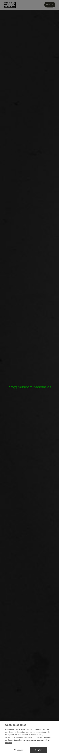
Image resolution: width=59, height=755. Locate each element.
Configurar (18, 750)
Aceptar (38, 750)
